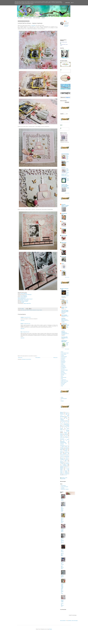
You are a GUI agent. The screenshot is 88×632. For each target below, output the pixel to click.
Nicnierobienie (62, 438)
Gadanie (61, 428)
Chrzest (61, 418)
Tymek (62, 463)
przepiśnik (61, 447)
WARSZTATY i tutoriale (28, 17)
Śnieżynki (61, 461)
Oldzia (62, 397)
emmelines (63, 359)
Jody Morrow (63, 365)
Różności (61, 451)
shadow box (62, 456)
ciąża (66, 418)
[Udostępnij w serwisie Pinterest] (30, 308)
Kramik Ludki (63, 256)
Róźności (65, 450)
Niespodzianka (62, 439)
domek (68, 421)
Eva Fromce (63, 360)
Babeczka (61, 413)
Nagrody (67, 437)
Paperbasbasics (62, 445)
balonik (22, 302)
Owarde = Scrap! (64, 307)
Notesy (68, 439)
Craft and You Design (65, 153)
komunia (65, 432)
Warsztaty (66, 465)
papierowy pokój (64, 235)
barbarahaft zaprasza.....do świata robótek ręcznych (65, 205)
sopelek (67, 457)
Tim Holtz (62, 384)
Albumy (61, 412)
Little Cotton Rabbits (64, 310)
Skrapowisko (67, 456)
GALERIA (43, 17)
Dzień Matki (66, 423)
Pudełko (62, 448)
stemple (67, 458)
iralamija (62, 299)
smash (63, 457)
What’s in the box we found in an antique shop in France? (64, 320)
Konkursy (61, 433)
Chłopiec (65, 417)
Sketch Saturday (63, 382)
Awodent (22, 317)
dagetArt (62, 249)
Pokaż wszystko (67, 277)
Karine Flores (63, 366)
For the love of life (64, 337)
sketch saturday (64, 315)
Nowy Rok (65, 440)
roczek (66, 449)
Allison (62, 351)
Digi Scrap (63, 160)
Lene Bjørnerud (63, 367)
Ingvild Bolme (63, 361)
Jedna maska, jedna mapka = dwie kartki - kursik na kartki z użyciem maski (62, 589)
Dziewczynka (66, 424)
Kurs (66, 433)
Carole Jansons (63, 354)
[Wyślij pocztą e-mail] (26, 308)
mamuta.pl (63, 270)
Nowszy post (20, 357)
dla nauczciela (63, 421)
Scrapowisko (62, 454)
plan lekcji (67, 445)
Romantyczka (63, 228)
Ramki (61, 449)
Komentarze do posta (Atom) (26, 359)
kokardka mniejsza (24, 301)
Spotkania (61, 458)
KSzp (62, 221)
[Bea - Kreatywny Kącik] (60, 43)
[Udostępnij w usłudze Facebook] (29, 308)
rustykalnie (66, 451)
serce (67, 455)
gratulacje (66, 429)
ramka (67, 448)
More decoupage (75, 620)
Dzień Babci (64, 422)
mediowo (61, 436)
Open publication (63, 620)
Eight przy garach (64, 398)
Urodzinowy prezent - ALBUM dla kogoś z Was (62, 552)
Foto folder (66, 427)
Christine (62, 355)
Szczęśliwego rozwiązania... (62, 530)
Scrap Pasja (67, 452)
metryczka (66, 436)
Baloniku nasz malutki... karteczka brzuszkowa (62, 603)
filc (63, 426)
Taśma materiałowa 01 (22, 297)
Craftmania (62, 419)
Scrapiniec (64, 453)
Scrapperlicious (64, 323)
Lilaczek (61, 435)
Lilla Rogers (63, 318)
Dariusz (22, 323)
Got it (72, 2)
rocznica (61, 450)
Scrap (61, 452)
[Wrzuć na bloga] (27, 308)
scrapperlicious (63, 379)
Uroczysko (67, 463)
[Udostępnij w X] (28, 308)
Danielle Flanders (64, 356)
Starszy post (55, 357)
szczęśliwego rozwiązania (64, 459)
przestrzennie (67, 447)
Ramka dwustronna (62, 576)
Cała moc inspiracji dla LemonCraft (62, 509)
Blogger (50, 629)
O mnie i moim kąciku (36, 17)
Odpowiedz (22, 320)
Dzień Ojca (61, 424)
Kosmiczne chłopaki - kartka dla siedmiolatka (62, 565)
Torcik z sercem (62, 500)
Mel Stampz (63, 372)
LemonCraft (33, 25)
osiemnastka (62, 444)
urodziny (64, 464)
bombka (61, 415)
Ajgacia (62, 263)
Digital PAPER (63, 242)
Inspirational (63, 362)
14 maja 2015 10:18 (27, 317)
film (65, 426)
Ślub (65, 460)
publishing (69, 620)
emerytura (63, 425)
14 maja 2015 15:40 (27, 323)
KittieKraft (63, 331)
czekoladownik (62, 420)
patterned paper (63, 377)
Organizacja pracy (63, 443)
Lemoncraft (63, 167)
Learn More (67, 2)
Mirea (62, 376)
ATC (65, 412)
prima (62, 378)
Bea (66, 21)
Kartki (67, 431)
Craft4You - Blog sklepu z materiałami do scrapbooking (64, 185)
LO (66, 435)
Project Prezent (64, 446)
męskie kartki (62, 437)
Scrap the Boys (64, 177)
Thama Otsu (63, 383)
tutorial (61, 462)
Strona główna (20, 17)
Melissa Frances (63, 373)
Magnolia (62, 371)
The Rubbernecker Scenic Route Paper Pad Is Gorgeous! (65, 333)
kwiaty (61, 434)
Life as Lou (63, 368)
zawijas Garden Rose (27, 303)
